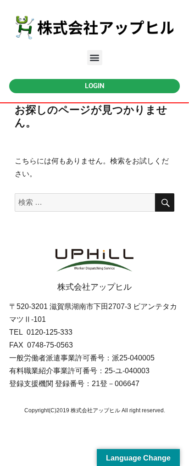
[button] (94, 57)
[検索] (164, 202)
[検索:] (85, 202)
